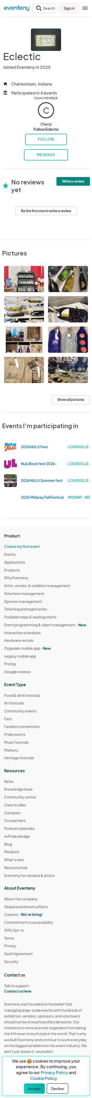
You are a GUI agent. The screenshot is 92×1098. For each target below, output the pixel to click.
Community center (20, 797)
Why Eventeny (16, 577)
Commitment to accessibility (28, 922)
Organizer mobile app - (27, 648)
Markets (11, 750)
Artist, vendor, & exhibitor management (37, 585)
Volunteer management (24, 593)
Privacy (10, 945)
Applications (14, 562)
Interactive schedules (22, 632)
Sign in (69, 8)
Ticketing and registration (25, 609)
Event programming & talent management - (45, 624)
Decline (57, 1088)
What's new (14, 859)
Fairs (8, 718)
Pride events (14, 734)
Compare (12, 812)
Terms (9, 938)
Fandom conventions (22, 726)
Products (12, 570)
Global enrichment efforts (26, 906)
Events (10, 554)
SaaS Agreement (18, 953)
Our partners (15, 820)
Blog (8, 844)
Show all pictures (70, 400)
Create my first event (22, 546)
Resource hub (15, 867)
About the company (21, 899)
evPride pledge (17, 836)
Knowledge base (18, 789)
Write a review (73, 181)
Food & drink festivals (22, 695)
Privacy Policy (54, 1072)
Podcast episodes (19, 828)
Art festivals (14, 703)
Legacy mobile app (20, 656)
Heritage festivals (19, 757)
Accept (34, 1088)
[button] (44, 8)
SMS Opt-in (14, 930)
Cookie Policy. (44, 1078)
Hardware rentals (18, 640)
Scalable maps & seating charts (30, 617)
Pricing (10, 663)
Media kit (11, 851)
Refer (9, 781)
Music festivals (16, 742)
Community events (20, 711)
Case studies (15, 805)
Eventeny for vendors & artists (29, 875)
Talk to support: (17, 988)
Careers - (23, 914)
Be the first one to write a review (46, 211)
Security (11, 961)
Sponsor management (23, 601)
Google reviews (17, 671)
